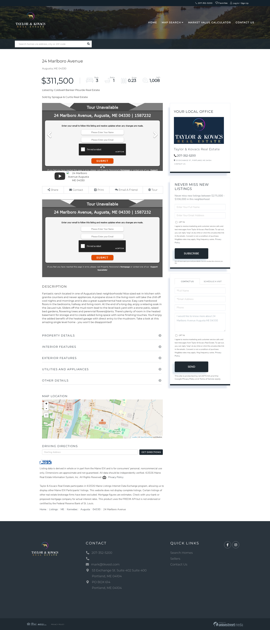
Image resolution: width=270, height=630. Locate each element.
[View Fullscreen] (46, 415)
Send (191, 366)
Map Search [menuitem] (171, 22)
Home (43, 509)
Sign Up (244, 3)
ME (62, 509)
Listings (53, 509)
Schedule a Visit (213, 281)
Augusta (85, 509)
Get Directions (151, 452)
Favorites (223, 3)
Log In (236, 3)
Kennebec (72, 509)
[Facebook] (227, 544)
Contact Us (179, 164)
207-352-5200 (204, 3)
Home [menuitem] (152, 22)
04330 (96, 509)
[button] (88, 44)
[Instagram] (235, 544)
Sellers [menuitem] (175, 558)
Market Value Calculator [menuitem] (209, 22)
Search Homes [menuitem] (181, 553)
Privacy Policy (115, 477)
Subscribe (191, 253)
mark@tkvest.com (105, 564)
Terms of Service (207, 379)
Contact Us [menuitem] (245, 22)
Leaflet (134, 437)
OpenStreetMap (146, 437)
